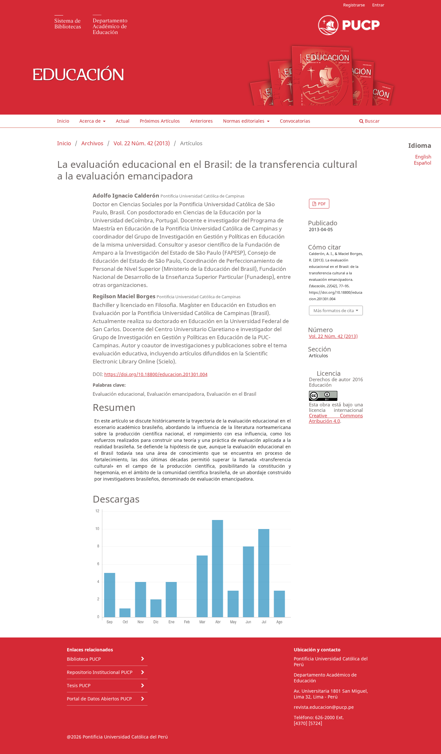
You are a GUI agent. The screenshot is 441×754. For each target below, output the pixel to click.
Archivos (92, 143)
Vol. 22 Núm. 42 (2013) (142, 143)
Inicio (63, 121)
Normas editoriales (244, 121)
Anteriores (201, 121)
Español (422, 162)
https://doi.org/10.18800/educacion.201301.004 (156, 374)
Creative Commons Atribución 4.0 (336, 418)
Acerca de (90, 121)
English (423, 156)
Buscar (372, 121)
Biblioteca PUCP (84, 659)
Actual (122, 121)
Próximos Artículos (160, 121)
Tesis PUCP (78, 685)
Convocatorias (295, 121)
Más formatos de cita (333, 310)
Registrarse (354, 5)
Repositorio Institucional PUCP (99, 672)
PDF (321, 204)
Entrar (378, 5)
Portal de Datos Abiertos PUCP (99, 699)
